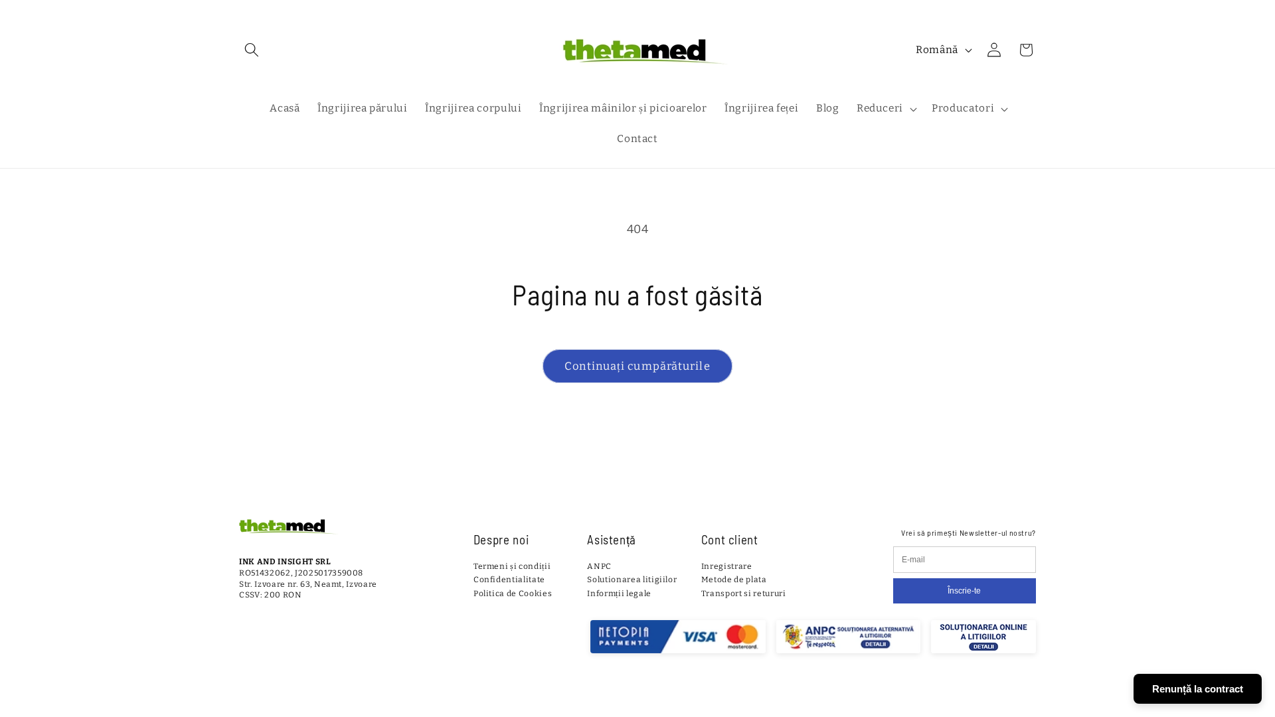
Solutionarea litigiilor (632, 579)
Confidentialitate (509, 579)
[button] (252, 50)
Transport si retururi (743, 593)
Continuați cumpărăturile (637, 366)
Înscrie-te (964, 591)
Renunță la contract (1197, 688)
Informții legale (619, 593)
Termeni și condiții (512, 566)
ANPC (599, 566)
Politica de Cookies (512, 593)
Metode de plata (734, 579)
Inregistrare (726, 566)
